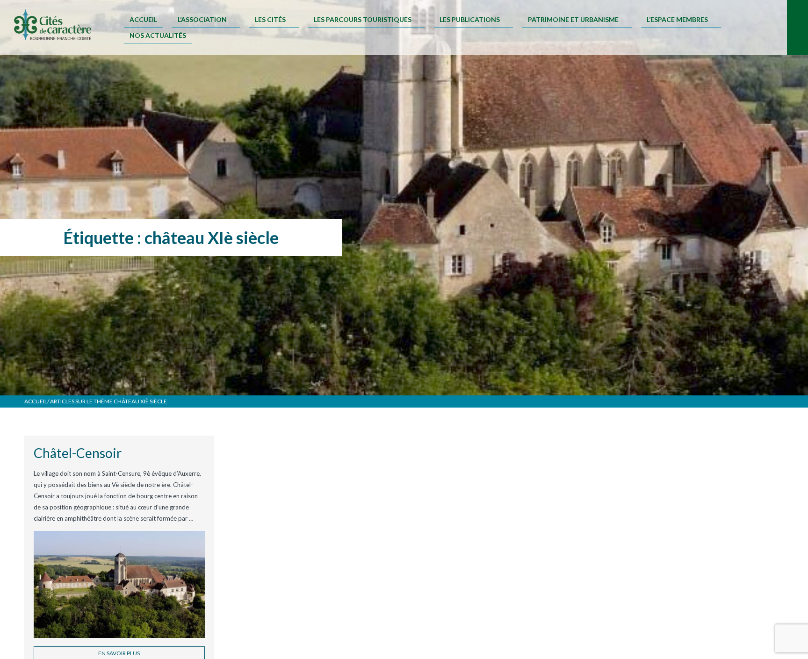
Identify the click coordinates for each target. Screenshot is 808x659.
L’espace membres (677, 19)
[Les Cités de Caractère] (52, 25)
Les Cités (270, 19)
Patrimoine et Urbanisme (573, 19)
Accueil (143, 19)
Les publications (470, 19)
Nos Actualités (158, 35)
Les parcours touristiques (362, 19)
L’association (202, 19)
